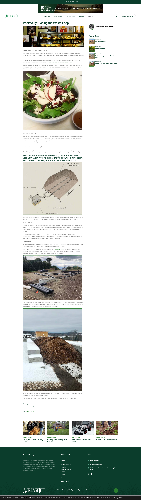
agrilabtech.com (58, 249)
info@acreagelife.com (96, 464)
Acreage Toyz (70, 16)
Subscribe (28, 405)
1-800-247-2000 (94, 460)
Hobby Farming (58, 16)
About (63, 460)
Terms (63, 478)
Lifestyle (46, 16)
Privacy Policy (65, 481)
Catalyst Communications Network (66, 469)
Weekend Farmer (30, 411)
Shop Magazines (66, 464)
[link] (116, 490)
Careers (63, 474)
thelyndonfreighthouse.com (53, 62)
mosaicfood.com (67, 62)
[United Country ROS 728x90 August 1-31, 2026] (70, 8)
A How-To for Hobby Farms (106, 440)
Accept (113, 497)
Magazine (81, 16)
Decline (121, 497)
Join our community (128, 16)
